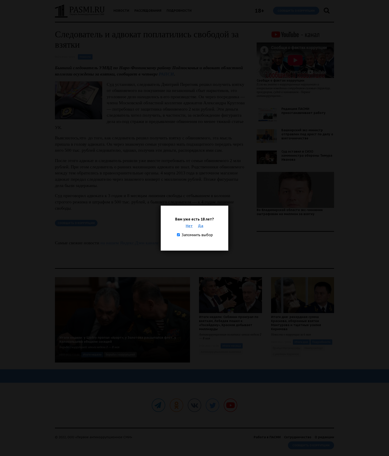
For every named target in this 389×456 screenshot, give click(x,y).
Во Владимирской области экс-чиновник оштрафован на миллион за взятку (290, 212)
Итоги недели (92, 354)
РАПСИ (166, 73)
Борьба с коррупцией (120, 354)
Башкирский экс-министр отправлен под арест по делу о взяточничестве (307, 134)
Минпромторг (314, 348)
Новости (121, 11)
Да (200, 226)
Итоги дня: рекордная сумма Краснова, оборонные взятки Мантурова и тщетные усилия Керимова (296, 323)
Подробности (179, 11)
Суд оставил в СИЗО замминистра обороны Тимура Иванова (306, 155)
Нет (189, 226)
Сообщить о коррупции (296, 10)
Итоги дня (301, 342)
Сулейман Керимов (286, 354)
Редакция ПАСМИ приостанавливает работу (303, 111)
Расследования (147, 11)
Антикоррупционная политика (221, 352)
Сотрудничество (297, 437)
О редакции (324, 437)
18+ (259, 10)
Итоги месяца (231, 345)
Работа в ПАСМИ (267, 437)
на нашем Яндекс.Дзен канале (129, 242)
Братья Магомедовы (286, 348)
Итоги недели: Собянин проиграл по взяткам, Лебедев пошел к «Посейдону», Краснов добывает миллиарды (228, 323)
